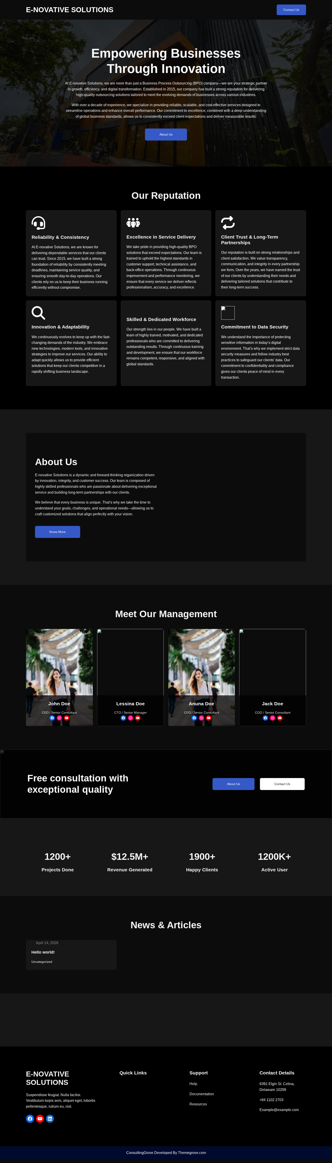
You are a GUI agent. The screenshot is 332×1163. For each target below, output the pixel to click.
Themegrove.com (192, 1153)
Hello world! (43, 952)
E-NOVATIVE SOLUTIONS (69, 10)
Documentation (201, 1094)
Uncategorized (41, 962)
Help (193, 1084)
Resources (198, 1104)
